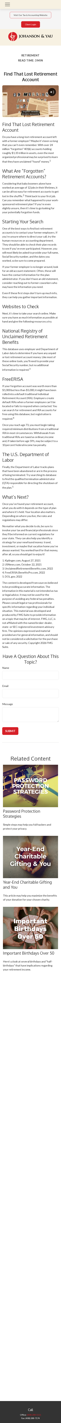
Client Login (30, 24)
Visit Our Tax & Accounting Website (30, 15)
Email (5, 686)
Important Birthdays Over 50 (28, 952)
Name (5, 667)
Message (7, 704)
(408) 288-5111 (34, 1414)
